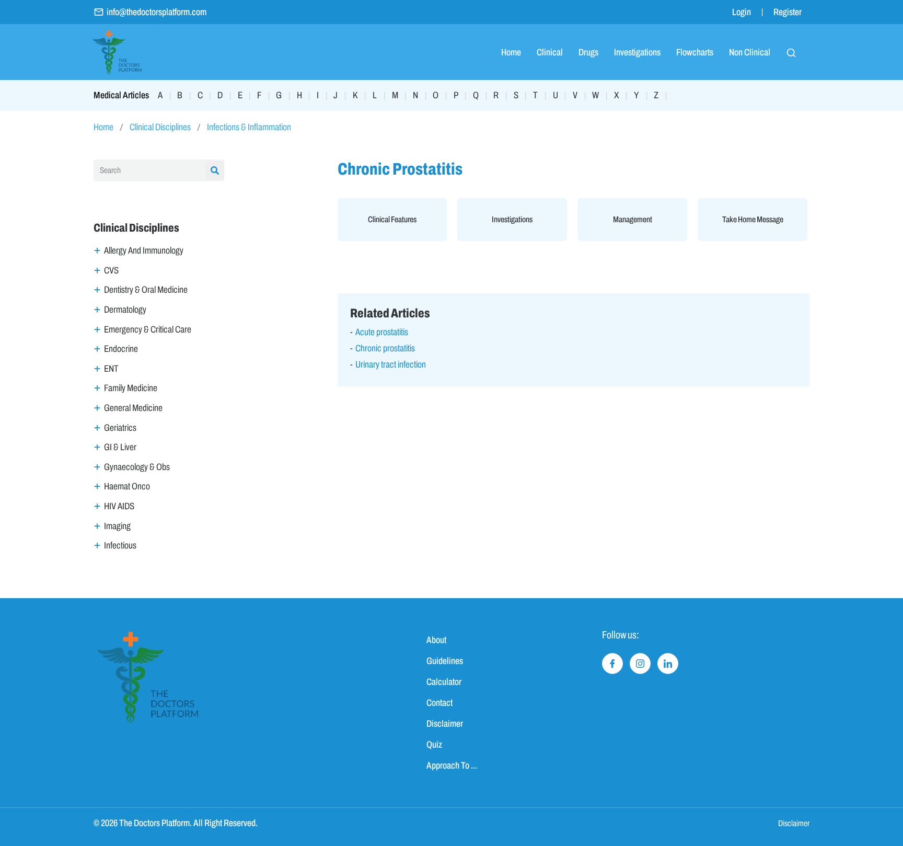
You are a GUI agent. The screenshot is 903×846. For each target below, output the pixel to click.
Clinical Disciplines (160, 127)
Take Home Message (752, 219)
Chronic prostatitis (385, 348)
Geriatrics (120, 427)
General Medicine (133, 408)
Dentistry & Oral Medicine (146, 289)
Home (511, 52)
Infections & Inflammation (249, 127)
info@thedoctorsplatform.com (156, 12)
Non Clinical (749, 52)
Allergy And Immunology (143, 250)
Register (787, 12)
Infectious (120, 545)
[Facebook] (612, 663)
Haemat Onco (127, 486)
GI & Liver (120, 447)
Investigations (637, 52)
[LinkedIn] (667, 663)
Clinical (550, 52)
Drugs (588, 52)
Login (741, 12)
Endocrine (121, 349)
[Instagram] (640, 663)
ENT (111, 368)
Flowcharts (694, 52)
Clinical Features (392, 219)
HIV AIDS (119, 506)
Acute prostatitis (381, 332)
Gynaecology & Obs (137, 467)
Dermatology (125, 309)
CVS (111, 270)
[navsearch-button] (791, 52)
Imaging (117, 526)
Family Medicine (130, 388)
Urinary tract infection (390, 364)
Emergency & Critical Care (147, 329)
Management (632, 219)
